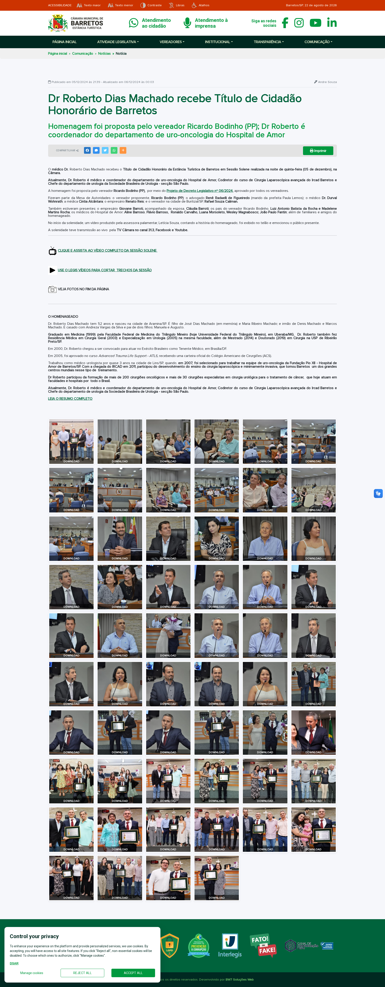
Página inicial (65, 42)
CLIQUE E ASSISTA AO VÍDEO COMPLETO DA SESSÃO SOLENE (108, 250)
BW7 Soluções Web (240, 979)
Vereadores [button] (171, 42)
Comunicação (82, 53)
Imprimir (319, 151)
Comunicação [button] (317, 42)
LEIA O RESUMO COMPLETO (70, 398)
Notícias (104, 53)
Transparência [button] (267, 42)
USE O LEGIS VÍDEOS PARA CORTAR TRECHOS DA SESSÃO (105, 270)
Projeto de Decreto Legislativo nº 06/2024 (200, 191)
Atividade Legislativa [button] (116, 42)
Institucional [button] (217, 42)
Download (71, 461)
